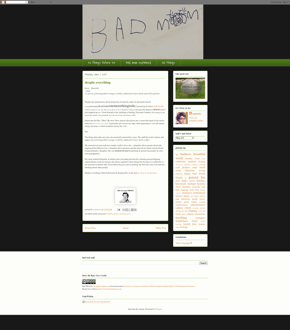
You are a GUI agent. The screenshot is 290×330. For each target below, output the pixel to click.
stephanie (196, 113)
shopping (192, 210)
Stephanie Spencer (101, 286)
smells (200, 211)
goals (178, 180)
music (187, 195)
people (195, 198)
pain (177, 198)
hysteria (201, 183)
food (194, 173)
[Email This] (123, 209)
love (129, 213)
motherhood (199, 192)
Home (126, 227)
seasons (195, 208)
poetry (202, 198)
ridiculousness (198, 204)
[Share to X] (129, 209)
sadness (179, 207)
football (202, 173)
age (177, 154)
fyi (186, 178)
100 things (168, 62)
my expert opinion (198, 196)
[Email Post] (118, 209)
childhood (192, 161)
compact (187, 164)
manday (178, 193)
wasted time (190, 224)
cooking (202, 164)
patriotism (185, 198)
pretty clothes (190, 201)
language (184, 189)
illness (178, 186)
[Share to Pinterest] (135, 209)
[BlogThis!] (126, 209)
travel (194, 221)
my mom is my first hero (147, 172)
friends (179, 177)
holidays (201, 180)
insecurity (196, 186)
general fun (197, 177)
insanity (123, 213)
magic (202, 190)
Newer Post (90, 227)
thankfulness (182, 221)
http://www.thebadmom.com (109, 288)
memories (187, 192)
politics (179, 201)
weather (201, 224)
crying (178, 170)
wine (177, 227)
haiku (184, 180)
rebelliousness (181, 204)
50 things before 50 (101, 62)
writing (183, 227)
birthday (189, 158)
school (188, 207)
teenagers (200, 217)
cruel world (198, 167)
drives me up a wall (100, 123)
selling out (180, 211)
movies (179, 195)
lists (192, 189)
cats (203, 158)
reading (202, 202)
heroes (116, 213)
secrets (202, 208)
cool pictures (183, 167)
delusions (190, 170)
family (110, 213)
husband (192, 183)
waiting (178, 224)
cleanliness (179, 164)
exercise (179, 173)
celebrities (181, 161)
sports (183, 214)
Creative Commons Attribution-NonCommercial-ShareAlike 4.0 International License (160, 286)
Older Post (161, 227)
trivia (203, 221)
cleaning (201, 161)
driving (202, 170)
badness (185, 153)
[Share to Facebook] (132, 209)
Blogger (158, 309)
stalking (190, 213)
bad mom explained (138, 62)
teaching (181, 217)
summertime (200, 213)
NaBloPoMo (158, 106)
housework (181, 183)
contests (195, 164)
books (197, 158)
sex (186, 210)
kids (178, 189)
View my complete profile (196, 119)
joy (203, 186)
